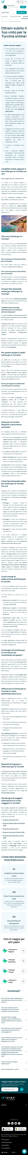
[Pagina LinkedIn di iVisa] (12, 1123)
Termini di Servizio (5, 1139)
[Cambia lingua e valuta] (18, 2)
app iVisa (13, 347)
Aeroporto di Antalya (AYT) (11, 829)
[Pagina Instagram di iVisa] (9, 1123)
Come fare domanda (15, 16)
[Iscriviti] (22, 1089)
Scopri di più (4, 16)
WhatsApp (13, 845)
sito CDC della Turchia (8, 793)
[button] (25, 2)
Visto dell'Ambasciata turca (9, 733)
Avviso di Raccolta (5, 1145)
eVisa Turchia (22, 206)
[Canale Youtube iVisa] (15, 1123)
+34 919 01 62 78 (6, 1148)
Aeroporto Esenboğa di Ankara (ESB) (14, 832)
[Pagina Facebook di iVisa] (19, 1123)
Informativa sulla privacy (6, 1142)
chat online (17, 843)
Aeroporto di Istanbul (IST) (11, 820)
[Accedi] (22, 2)
